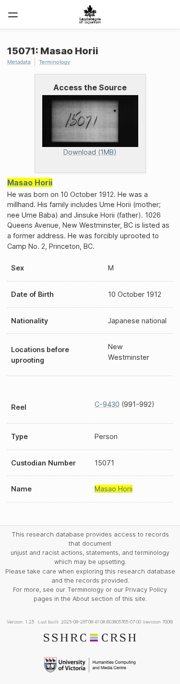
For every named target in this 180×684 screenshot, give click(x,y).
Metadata (19, 62)
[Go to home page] (90, 14)
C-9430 (107, 404)
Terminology (54, 62)
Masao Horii (29, 182)
